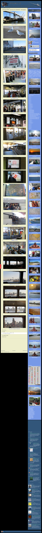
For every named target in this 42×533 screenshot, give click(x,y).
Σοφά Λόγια (38, 73)
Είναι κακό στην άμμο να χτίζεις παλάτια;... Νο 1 (34, 118)
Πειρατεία (35, 72)
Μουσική (37, 76)
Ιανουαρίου (31, 123)
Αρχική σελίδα (14, 350)
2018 (29, 100)
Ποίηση (30, 73)
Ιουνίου (30, 109)
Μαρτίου (30, 121)
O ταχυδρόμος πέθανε (32, 468)
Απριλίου (31, 120)
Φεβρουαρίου (31, 122)
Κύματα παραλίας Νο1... (32, 112)
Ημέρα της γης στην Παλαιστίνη (33, 464)
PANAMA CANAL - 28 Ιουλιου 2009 (34, 78)
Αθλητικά (40, 72)
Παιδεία (29, 74)
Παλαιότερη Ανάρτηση (25, 350)
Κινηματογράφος (30, 76)
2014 (29, 124)
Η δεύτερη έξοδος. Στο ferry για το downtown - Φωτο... (35, 114)
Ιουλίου (30, 108)
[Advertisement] (14, 344)
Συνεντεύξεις (34, 76)
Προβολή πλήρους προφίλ (36, 42)
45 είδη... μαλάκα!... (34, 502)
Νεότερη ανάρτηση (3, 350)
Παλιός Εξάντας (31, 472)
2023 (29, 97)
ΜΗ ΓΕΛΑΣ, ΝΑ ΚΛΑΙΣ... (35, 448)
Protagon (31, 432)
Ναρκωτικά (40, 76)
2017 (29, 101)
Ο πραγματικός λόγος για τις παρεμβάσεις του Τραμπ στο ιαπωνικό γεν (36, 443)
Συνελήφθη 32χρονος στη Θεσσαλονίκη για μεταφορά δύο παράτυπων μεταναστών (34, 438)
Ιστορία (32, 74)
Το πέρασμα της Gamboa (34, 348)
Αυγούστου (31, 107)
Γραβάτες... (33, 520)
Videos (35, 71)
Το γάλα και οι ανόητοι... (34, 498)
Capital (30, 442)
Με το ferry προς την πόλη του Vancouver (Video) (34, 113)
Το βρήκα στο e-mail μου (37, 74)
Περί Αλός (31, 476)
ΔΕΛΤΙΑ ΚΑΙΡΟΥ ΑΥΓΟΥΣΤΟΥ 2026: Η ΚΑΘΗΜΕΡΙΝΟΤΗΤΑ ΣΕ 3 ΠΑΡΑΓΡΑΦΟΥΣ (36, 459)
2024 (29, 96)
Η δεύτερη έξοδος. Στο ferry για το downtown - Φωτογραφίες (14, 9)
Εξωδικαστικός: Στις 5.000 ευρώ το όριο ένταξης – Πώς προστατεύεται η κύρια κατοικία (35, 433)
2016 (29, 102)
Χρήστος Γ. (34, 41)
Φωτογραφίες (8, 333)
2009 (29, 128)
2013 (29, 125)
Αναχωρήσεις (34, 73)
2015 (29, 103)
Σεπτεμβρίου (31, 106)
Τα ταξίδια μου (5, 333)
